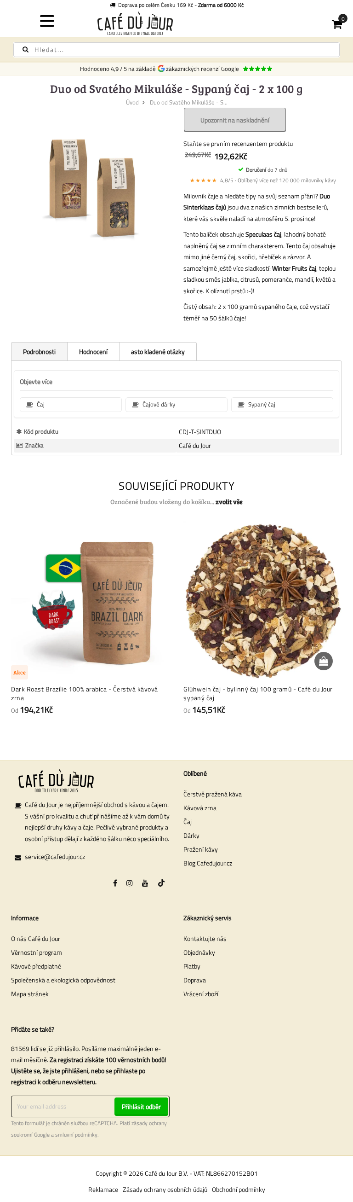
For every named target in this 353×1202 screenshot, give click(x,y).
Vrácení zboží (200, 994)
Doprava (194, 980)
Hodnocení (93, 351)
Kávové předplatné (36, 966)
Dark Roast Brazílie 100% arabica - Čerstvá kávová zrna (84, 694)
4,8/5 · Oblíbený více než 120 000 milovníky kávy (263, 180)
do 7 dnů (266, 169)
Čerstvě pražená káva (212, 794)
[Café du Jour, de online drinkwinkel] (176, 23)
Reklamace (103, 1189)
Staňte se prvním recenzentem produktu (238, 143)
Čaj (187, 821)
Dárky (191, 835)
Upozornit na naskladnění (234, 120)
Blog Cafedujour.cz (207, 863)
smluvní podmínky (76, 1135)
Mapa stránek (30, 994)
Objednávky (199, 952)
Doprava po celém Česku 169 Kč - (179, 4)
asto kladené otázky (158, 351)
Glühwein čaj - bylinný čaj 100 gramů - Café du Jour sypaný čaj (258, 694)
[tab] (39, 351)
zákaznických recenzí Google (204, 68)
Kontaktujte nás (205, 938)
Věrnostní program (36, 952)
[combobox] (176, 49)
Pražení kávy (200, 849)
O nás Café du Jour (35, 938)
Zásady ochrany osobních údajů (165, 1189)
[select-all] (229, 501)
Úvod (132, 102)
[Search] (25, 49)
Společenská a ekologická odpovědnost (63, 980)
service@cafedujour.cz (55, 856)
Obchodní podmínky (238, 1189)
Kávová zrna (199, 808)
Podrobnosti (39, 351)
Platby (191, 966)
